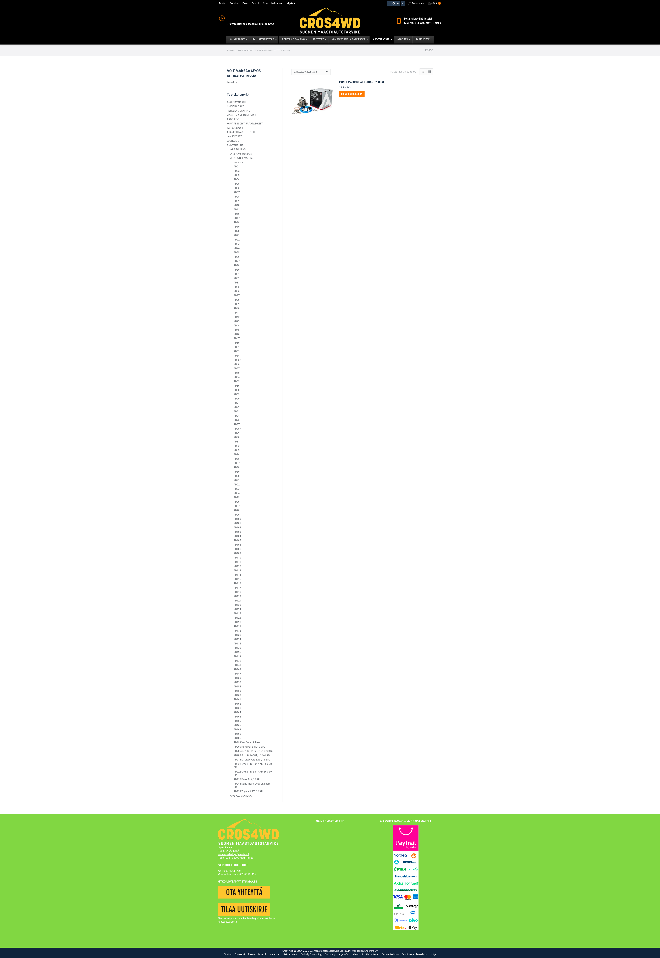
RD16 (237, 213)
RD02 (237, 170)
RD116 (237, 583)
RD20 (237, 231)
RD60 (237, 372)
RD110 (237, 557)
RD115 (237, 579)
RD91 (237, 480)
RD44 (237, 325)
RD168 (237, 729)
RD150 (237, 678)
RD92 (237, 484)
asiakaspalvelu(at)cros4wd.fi (233, 854)
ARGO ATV (233, 119)
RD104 (237, 536)
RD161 (237, 699)
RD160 (237, 695)
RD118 (237, 592)
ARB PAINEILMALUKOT (242, 158)
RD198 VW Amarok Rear (247, 742)
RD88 (237, 467)
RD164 (237, 712)
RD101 (237, 523)
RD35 (237, 287)
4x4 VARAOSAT (235, 106)
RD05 (237, 183)
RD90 (237, 476)
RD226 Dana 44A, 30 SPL (247, 779)
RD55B (237, 360)
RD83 (237, 450)
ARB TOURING (238, 149)
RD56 (237, 364)
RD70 (237, 398)
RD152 (237, 682)
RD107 (237, 549)
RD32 (237, 278)
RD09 (237, 201)
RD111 (237, 562)
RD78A (237, 428)
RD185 (237, 738)
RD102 (237, 527)
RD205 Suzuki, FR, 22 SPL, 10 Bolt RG (253, 751)
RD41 (237, 312)
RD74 (237, 415)
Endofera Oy (371, 950)
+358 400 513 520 (228, 857)
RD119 (237, 596)
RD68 (237, 390)
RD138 (237, 656)
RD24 (237, 248)
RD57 (237, 368)
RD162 (237, 703)
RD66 (237, 385)
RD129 (237, 626)
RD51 (237, 347)
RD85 (237, 458)
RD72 (237, 407)
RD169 (237, 733)
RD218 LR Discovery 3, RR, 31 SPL (252, 759)
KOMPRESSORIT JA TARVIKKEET (245, 123)
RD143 (237, 669)
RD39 (237, 304)
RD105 (237, 540)
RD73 (237, 411)
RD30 (237, 269)
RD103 (237, 531)
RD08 (237, 196)
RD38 (237, 299)
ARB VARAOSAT (236, 145)
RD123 (237, 605)
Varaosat (239, 162)
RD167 (237, 725)
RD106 (237, 544)
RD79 (237, 433)
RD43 (237, 321)
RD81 (237, 441)
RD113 (237, 570)
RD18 (237, 222)
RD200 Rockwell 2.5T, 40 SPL (249, 746)
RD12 (237, 209)
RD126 (237, 617)
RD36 (237, 291)
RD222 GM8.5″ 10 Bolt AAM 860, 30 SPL (253, 773)
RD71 (237, 403)
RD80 (237, 437)
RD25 (237, 252)
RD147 (237, 673)
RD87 (237, 463)
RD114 (237, 574)
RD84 (237, 454)
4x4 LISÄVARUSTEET (238, 102)
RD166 (237, 721)
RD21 (237, 235)
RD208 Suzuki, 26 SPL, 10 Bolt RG (252, 755)
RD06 (237, 188)
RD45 (237, 330)
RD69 (237, 394)
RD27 (237, 261)
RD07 (237, 192)
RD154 (237, 686)
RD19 (237, 226)
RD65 (237, 381)
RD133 (237, 635)
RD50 (237, 342)
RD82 (237, 446)
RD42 (237, 317)
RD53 (237, 351)
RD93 (237, 489)
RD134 (237, 639)
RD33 (237, 282)
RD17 (237, 218)
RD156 (237, 690)
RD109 (237, 553)
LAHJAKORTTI (235, 136)
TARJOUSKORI (235, 128)
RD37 (237, 295)
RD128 (237, 622)
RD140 (237, 665)
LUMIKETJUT (234, 140)
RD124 (237, 609)
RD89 (237, 471)
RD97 (237, 506)
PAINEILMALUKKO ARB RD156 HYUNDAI (361, 82)
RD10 (237, 205)
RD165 (237, 716)
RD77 (237, 424)
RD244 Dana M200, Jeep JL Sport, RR (252, 785)
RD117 (237, 587)
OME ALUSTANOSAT (241, 795)
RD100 (237, 519)
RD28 (237, 265)
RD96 (237, 501)
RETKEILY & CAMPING (238, 110)
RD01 (237, 166)
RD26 (237, 256)
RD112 (237, 566)
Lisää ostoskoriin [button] (351, 94)
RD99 (237, 514)
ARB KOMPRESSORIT (242, 153)
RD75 (237, 420)
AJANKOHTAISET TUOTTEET (243, 132)
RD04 (237, 179)
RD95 (237, 497)
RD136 (237, 648)
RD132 (237, 630)
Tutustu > (232, 82)
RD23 (237, 244)
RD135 (237, 643)
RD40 (237, 308)
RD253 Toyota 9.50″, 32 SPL (249, 791)
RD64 (237, 377)
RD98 (237, 510)
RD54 (237, 355)
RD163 (237, 708)
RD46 (237, 334)
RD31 (237, 274)
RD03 (237, 175)
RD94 (237, 493)
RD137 (237, 652)
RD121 (237, 600)
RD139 (237, 660)
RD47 (237, 338)
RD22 (237, 239)
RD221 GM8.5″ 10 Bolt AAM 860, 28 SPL (253, 766)
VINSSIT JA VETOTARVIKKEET (243, 115)
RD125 (237, 613)
